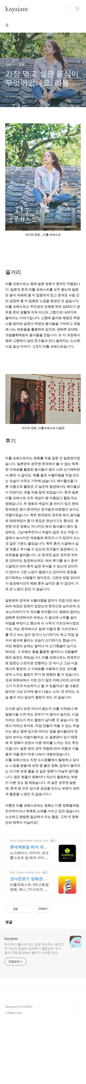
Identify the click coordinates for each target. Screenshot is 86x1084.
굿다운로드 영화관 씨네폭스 (29, 879)
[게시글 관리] (27, 909)
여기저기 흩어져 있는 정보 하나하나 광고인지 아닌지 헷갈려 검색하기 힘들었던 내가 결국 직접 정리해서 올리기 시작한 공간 (34, 948)
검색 (67, 8)
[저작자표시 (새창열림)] (53, 909)
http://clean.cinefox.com (25, 872)
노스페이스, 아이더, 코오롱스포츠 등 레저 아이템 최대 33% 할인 (29, 855)
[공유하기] (22, 909)
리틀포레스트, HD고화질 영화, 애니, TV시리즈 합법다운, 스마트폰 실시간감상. (29, 887)
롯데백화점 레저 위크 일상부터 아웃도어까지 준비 (29, 847)
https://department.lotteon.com (29, 840)
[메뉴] (77, 8)
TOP (77, 1008)
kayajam (16, 8)
